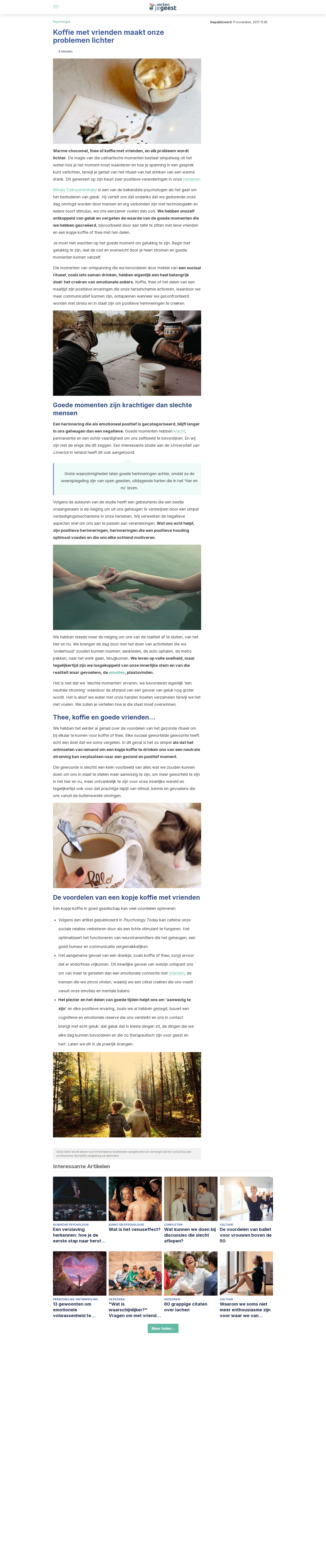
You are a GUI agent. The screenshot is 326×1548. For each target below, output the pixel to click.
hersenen (191, 179)
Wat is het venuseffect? (135, 1229)
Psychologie (61, 21)
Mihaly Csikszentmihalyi (75, 189)
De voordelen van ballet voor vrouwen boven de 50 (246, 1235)
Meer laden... (163, 1328)
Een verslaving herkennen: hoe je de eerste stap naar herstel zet (79, 1235)
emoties (117, 672)
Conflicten (173, 1224)
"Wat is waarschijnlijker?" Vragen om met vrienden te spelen (135, 1309)
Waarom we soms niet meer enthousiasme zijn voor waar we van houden (245, 1309)
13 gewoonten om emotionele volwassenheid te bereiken (72, 1309)
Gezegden (117, 1299)
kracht (179, 431)
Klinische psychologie (71, 1224)
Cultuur (226, 1224)
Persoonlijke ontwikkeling (75, 1299)
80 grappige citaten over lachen (185, 1306)
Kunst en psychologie (126, 1224)
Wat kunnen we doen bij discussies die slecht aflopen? (190, 1235)
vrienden (177, 973)
